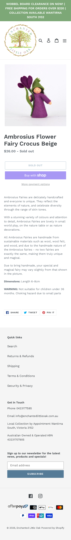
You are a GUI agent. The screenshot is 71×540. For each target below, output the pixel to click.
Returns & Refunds (20, 356)
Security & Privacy (20, 385)
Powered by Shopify (52, 527)
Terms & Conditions (21, 376)
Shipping (13, 366)
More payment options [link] (35, 184)
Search (12, 346)
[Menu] (65, 40)
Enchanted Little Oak (28, 527)
